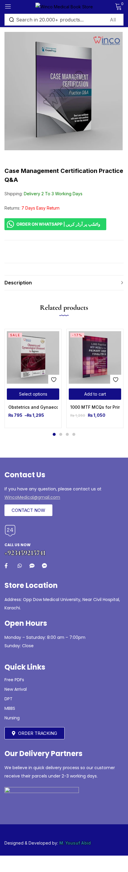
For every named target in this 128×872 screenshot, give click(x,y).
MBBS (9, 708)
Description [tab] (18, 283)
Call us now (17, 544)
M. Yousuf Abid (75, 842)
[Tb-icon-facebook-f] (7, 565)
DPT (8, 699)
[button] (95, 394)
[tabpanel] (33, 378)
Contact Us (24, 475)
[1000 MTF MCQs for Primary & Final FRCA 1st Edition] (95, 357)
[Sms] (32, 565)
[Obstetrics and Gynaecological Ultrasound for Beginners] (33, 357)
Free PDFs (14, 680)
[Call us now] (10, 530)
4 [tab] (73, 434)
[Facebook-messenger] (44, 565)
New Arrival (15, 689)
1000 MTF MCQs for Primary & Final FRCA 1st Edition (95, 407)
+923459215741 (25, 553)
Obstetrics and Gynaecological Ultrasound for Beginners (33, 407)
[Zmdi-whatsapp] (19, 565)
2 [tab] (60, 434)
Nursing (12, 718)
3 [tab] (67, 434)
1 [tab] (54, 434)
